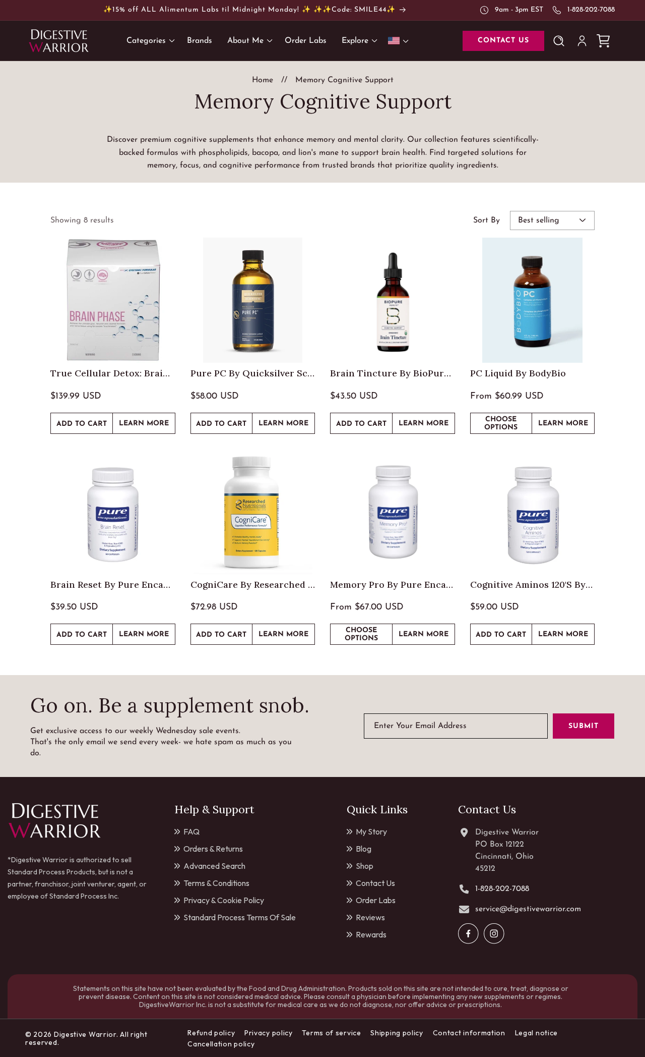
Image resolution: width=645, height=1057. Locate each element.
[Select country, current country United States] (400, 40)
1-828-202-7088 (591, 10)
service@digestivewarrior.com (528, 909)
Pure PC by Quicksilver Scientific (252, 373)
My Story (371, 831)
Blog (363, 849)
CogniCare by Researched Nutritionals (252, 584)
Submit (583, 726)
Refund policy (211, 1033)
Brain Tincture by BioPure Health (392, 373)
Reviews (370, 917)
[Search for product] (560, 40)
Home (262, 80)
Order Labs (376, 900)
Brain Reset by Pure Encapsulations (112, 584)
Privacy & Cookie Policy (223, 900)
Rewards (371, 934)
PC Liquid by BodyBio (518, 373)
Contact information (469, 1033)
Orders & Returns (213, 849)
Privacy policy (268, 1033)
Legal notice (536, 1033)
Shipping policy (396, 1033)
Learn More (147, 426)
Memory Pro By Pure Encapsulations (392, 584)
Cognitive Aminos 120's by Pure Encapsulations (532, 584)
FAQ (191, 831)
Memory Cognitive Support (344, 80)
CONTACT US (503, 40)
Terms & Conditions (216, 883)
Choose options (501, 423)
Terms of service (331, 1033)
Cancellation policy (220, 1044)
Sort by (486, 220)
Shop (364, 866)
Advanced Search (214, 866)
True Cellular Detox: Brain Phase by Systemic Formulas (112, 373)
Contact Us (375, 883)
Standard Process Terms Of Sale (239, 917)
